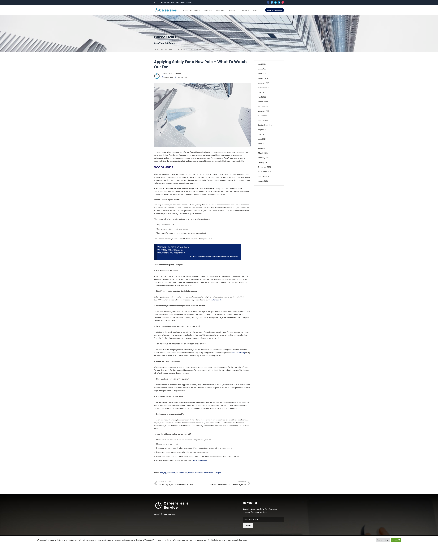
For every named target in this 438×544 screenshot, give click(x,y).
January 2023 (263, 83)
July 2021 (262, 134)
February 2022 (264, 106)
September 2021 (265, 125)
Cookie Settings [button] (382, 540)
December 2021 (264, 116)
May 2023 (262, 74)
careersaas (168, 77)
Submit (248, 525)
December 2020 (264, 167)
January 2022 (263, 111)
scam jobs (218, 473)
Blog (255, 10)
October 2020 (263, 176)
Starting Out (166, 49)
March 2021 (263, 153)
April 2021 (262, 148)
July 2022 (262, 92)
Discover (233, 10)
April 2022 (262, 97)
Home (156, 49)
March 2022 (263, 102)
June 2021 (262, 139)
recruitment (208, 473)
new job (191, 473)
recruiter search (215, 300)
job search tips (181, 473)
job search (171, 473)
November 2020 (264, 172)
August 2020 (263, 181)
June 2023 (262, 69)
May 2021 (262, 144)
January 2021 (263, 162)
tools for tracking (238, 353)
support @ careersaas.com (164, 514)
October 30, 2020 (181, 74)
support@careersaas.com (178, 2)
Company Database (199, 460)
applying (163, 473)
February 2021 (264, 158)
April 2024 (262, 64)
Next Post (227, 483)
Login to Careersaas (274, 10)
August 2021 (263, 130)
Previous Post (177, 483)
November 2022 (264, 88)
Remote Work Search (192, 10)
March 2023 (263, 78)
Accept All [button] (396, 540)
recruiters (199, 473)
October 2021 (263, 120)
